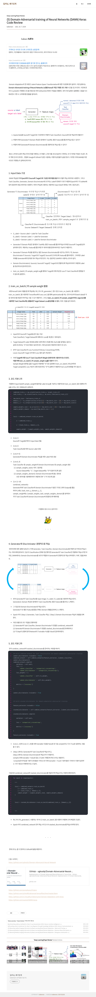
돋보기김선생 (61, 994)
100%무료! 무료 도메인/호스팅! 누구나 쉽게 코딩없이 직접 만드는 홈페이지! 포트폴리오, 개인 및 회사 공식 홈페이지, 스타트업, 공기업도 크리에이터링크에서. (42, 67)
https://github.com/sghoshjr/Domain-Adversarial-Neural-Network (32, 862)
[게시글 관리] (16, 913)
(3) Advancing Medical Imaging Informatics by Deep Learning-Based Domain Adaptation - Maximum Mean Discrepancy (39, 930)
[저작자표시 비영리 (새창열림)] (28, 913)
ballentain (41, 994)
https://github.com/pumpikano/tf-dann (23, 890)
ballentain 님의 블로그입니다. (18, 978)
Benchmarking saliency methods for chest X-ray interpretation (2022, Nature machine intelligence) (34, 924)
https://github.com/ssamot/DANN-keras (23, 900)
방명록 (89, 4)
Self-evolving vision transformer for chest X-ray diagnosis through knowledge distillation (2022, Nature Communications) (39, 926)
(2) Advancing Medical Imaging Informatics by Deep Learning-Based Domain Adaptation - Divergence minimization (38, 932)
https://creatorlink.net (15, 60)
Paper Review (20, 921)
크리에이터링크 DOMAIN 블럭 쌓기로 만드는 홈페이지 (28, 63)
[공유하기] (14, 913)
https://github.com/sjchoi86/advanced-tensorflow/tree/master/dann (33, 893)
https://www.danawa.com (17, 47)
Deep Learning (12, 921)
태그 (82, 4)
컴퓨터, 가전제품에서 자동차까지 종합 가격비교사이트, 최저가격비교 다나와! (33, 52)
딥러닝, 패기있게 (9, 3)
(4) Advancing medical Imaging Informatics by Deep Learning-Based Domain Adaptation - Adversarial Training (36, 928)
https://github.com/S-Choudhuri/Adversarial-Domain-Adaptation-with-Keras (36, 897)
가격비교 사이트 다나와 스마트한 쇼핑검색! (24, 49)
